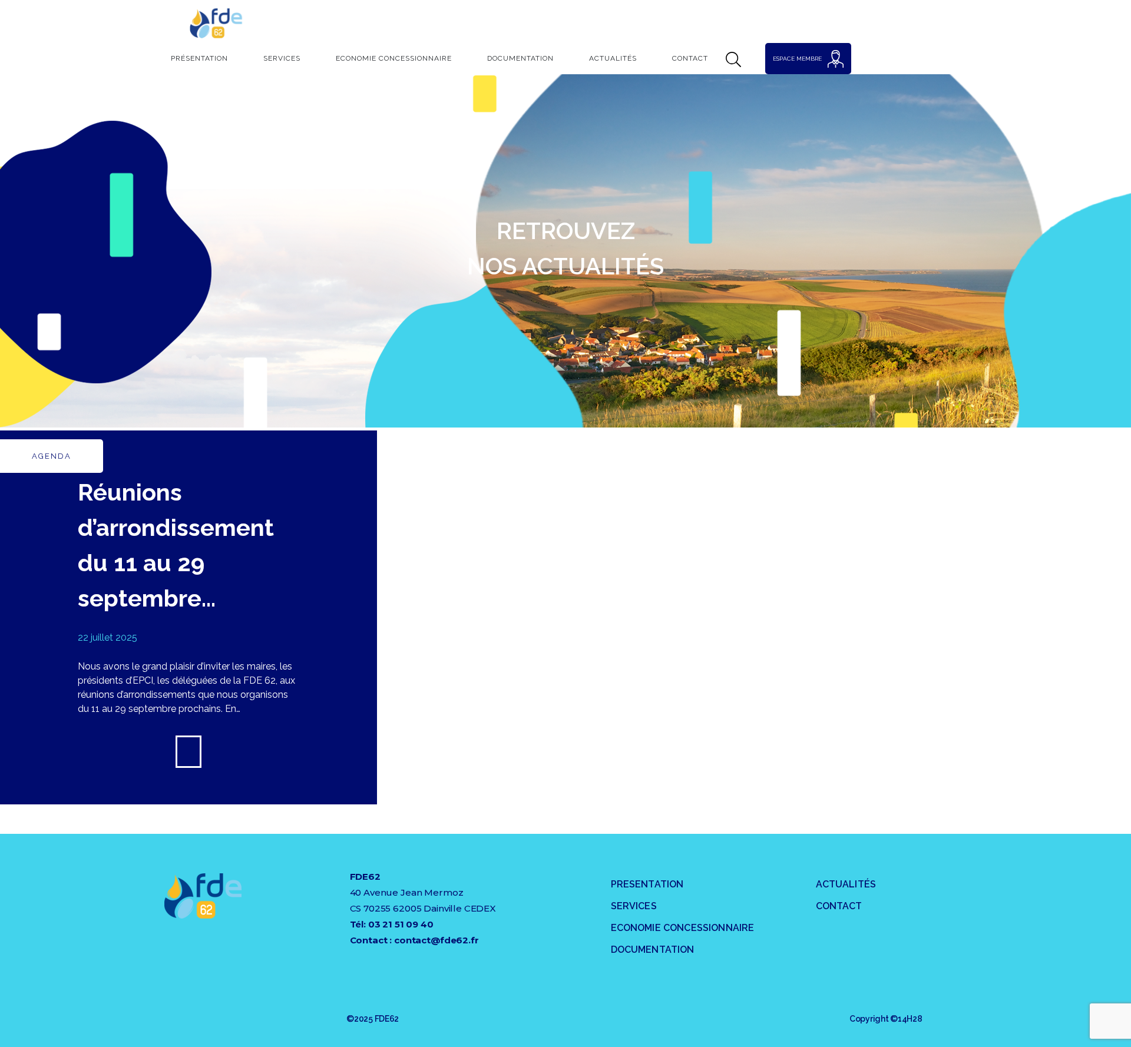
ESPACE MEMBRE (797, 58)
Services (281, 58)
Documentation (520, 58)
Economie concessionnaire (394, 58)
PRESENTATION (647, 884)
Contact (690, 58)
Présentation (199, 58)
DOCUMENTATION (653, 949)
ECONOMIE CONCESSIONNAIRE (683, 927)
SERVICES (634, 906)
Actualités (613, 58)
